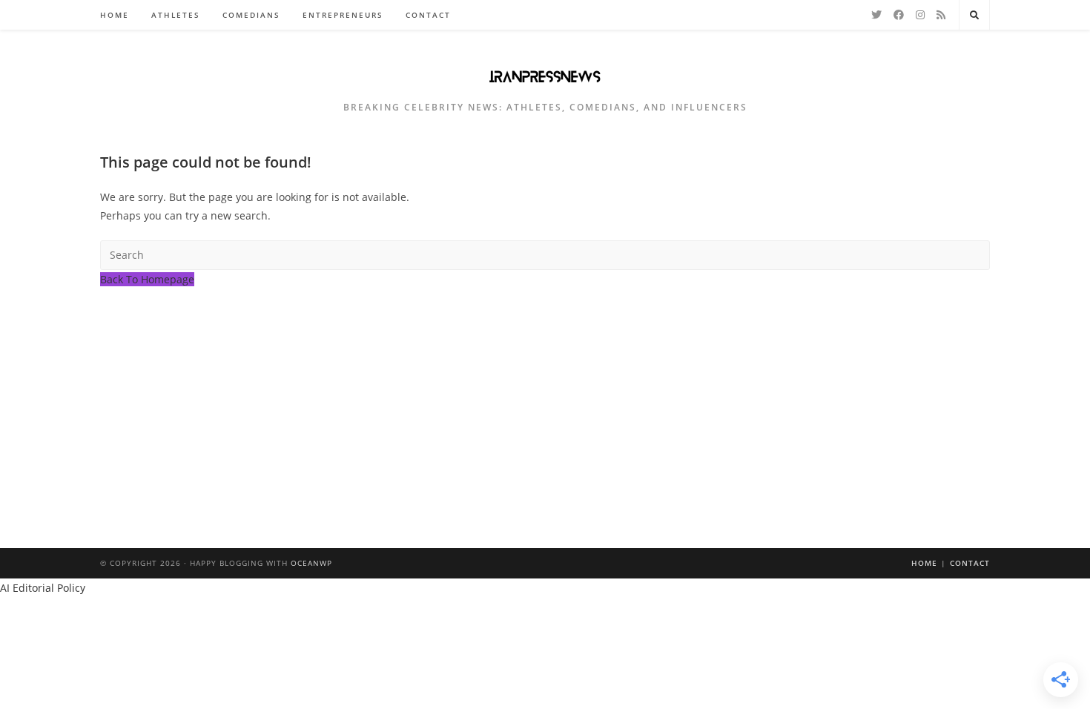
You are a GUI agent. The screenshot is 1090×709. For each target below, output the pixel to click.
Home (924, 563)
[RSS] (941, 15)
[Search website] (974, 15)
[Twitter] (876, 15)
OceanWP (311, 563)
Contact (970, 563)
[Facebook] (899, 15)
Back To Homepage (147, 279)
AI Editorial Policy (42, 588)
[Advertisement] (545, 400)
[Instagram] (920, 15)
